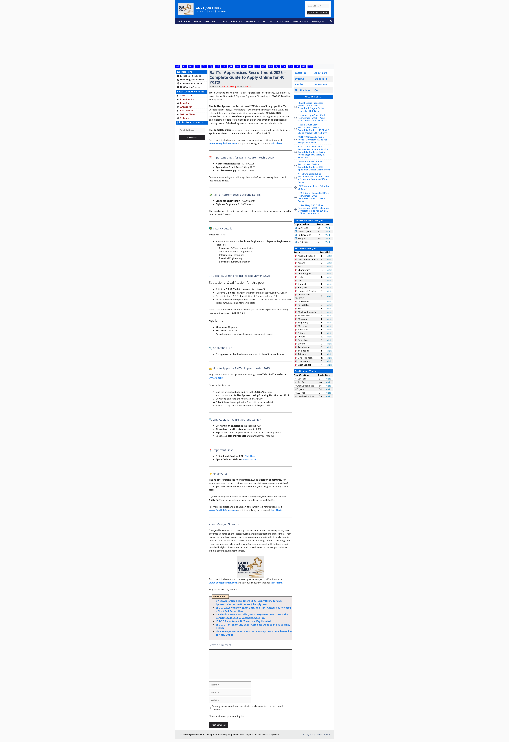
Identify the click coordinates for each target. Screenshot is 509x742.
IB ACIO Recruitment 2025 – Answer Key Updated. (243, 621)
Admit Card (236, 21)
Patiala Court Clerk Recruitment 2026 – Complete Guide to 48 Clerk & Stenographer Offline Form (314, 128)
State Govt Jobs (300, 21)
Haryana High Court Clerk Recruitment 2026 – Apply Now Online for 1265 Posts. (313, 118)
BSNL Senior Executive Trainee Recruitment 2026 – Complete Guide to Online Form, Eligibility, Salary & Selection (313, 152)
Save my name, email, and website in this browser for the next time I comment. (247, 708)
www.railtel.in (216, 377)
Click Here (250, 456)
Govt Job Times (208, 7)
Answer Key (186, 106)
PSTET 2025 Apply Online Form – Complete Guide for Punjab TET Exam (312, 139)
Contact (327, 734)
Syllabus (223, 21)
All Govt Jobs (283, 21)
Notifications (183, 21)
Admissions (320, 84)
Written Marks (187, 114)
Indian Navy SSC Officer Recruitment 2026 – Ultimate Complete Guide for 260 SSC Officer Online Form (313, 209)
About (319, 734)
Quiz (317, 90)
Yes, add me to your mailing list (227, 716)
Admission (251, 21)
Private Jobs (318, 21)
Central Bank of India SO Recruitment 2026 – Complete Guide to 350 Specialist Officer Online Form (314, 165)
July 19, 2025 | (229, 86)
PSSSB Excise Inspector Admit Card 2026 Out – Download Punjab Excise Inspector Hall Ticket (311, 106)
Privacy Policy (308, 734)
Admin (248, 86)
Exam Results (187, 99)
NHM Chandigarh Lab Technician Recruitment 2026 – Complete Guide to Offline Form (313, 177)
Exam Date (210, 21)
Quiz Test (268, 21)
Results (197, 21)
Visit (327, 227)
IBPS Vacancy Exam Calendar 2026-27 (313, 187)
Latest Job (300, 72)
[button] (331, 21)
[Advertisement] (254, 44)
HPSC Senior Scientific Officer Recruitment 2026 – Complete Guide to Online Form (314, 197)
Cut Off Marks (187, 110)
